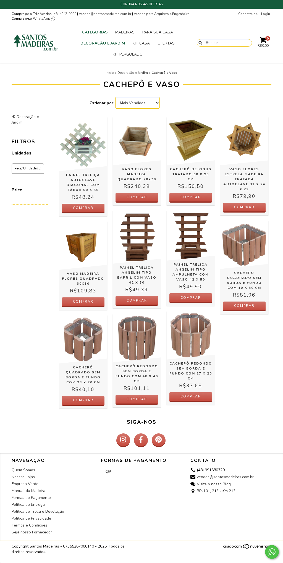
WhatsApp (42, 18)
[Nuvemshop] (247, 548)
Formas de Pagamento (31, 497)
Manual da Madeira (28, 490)
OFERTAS (166, 43)
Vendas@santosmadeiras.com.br (105, 14)
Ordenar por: (102, 103)
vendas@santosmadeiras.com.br (225, 477)
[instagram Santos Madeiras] (123, 440)
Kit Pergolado (128, 54)
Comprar (190, 197)
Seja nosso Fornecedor (32, 532)
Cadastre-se (247, 14)
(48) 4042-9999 (65, 14)
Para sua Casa (157, 32)
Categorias (95, 32)
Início (110, 72)
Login (265, 14)
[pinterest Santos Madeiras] (159, 440)
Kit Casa (141, 43)
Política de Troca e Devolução (38, 511)
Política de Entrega (28, 504)
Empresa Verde (25, 483)
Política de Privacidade (31, 518)
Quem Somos (23, 470)
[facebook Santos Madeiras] (141, 440)
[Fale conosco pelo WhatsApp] (272, 552)
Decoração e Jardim (102, 43)
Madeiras (125, 32)
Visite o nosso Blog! (214, 484)
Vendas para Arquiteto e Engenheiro (162, 14)
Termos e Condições (29, 525)
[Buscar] (199, 42)
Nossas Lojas (23, 477)
